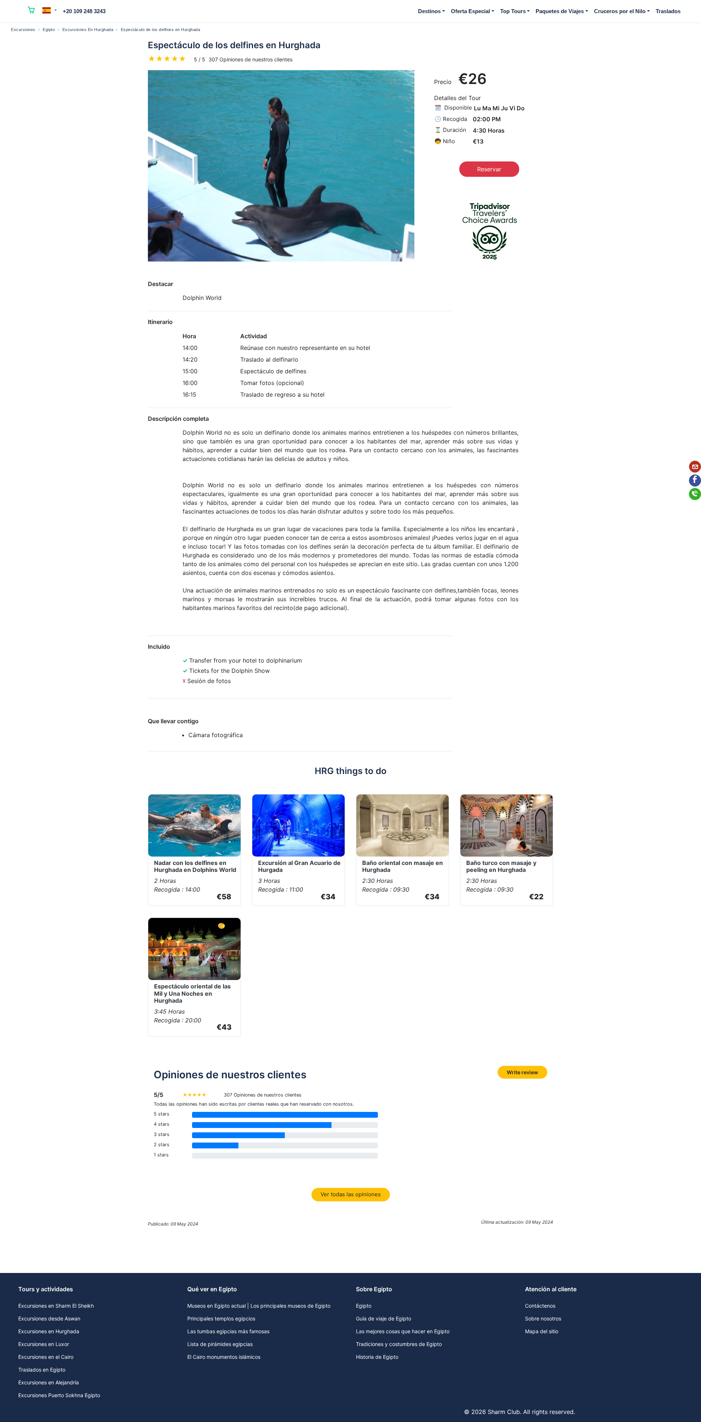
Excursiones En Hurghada (88, 29)
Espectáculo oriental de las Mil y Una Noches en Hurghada (192, 993)
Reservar (489, 169)
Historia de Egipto (377, 1357)
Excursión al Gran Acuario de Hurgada (299, 866)
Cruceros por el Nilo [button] (620, 11)
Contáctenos (540, 1306)
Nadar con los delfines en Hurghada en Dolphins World (195, 866)
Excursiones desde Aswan (49, 1318)
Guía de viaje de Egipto (383, 1318)
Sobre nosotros (543, 1318)
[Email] (695, 467)
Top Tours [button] (513, 11)
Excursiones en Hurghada (48, 1331)
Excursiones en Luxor (43, 1344)
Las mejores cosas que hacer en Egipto (402, 1331)
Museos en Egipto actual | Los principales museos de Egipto (258, 1306)
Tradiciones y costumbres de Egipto (399, 1344)
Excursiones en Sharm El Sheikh (56, 1306)
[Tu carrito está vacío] (31, 11)
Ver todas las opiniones (351, 1194)
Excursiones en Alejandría (48, 1382)
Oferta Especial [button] (470, 11)
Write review (522, 1072)
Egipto (49, 29)
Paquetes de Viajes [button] (560, 11)
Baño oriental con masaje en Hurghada (402, 866)
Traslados (668, 11)
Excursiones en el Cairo (45, 1357)
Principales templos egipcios (221, 1318)
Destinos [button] (429, 11)
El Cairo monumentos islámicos (223, 1357)
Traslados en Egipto (41, 1369)
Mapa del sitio (541, 1331)
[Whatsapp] (695, 494)
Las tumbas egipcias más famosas (228, 1331)
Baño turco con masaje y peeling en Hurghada (501, 866)
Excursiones (23, 29)
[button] (49, 10)
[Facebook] (695, 480)
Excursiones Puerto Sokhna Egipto (59, 1395)
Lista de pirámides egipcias (220, 1344)
